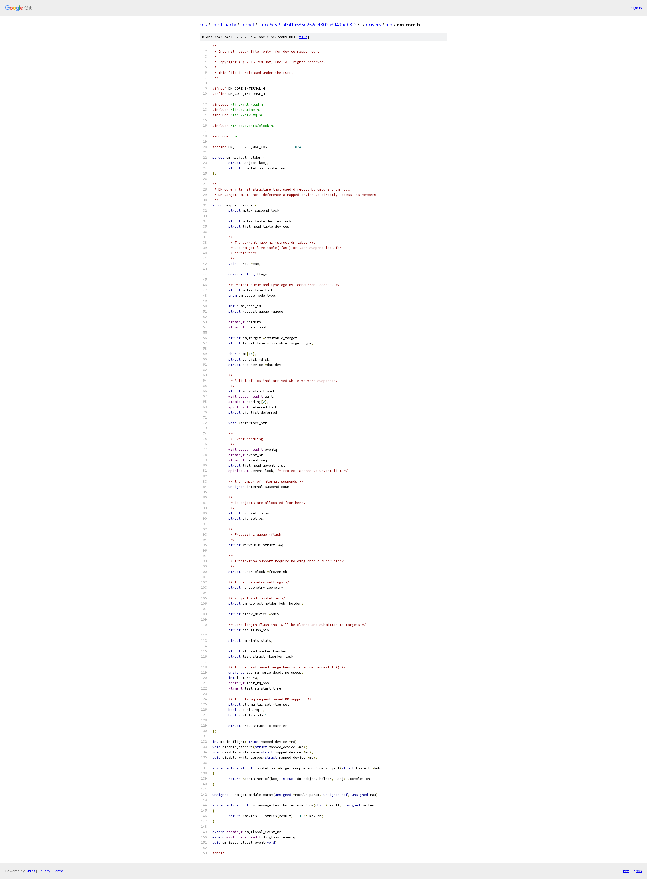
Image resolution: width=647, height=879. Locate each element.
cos (203, 24)
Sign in (636, 8)
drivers (373, 24)
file (303, 37)
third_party (223, 24)
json (638, 871)
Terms (58, 871)
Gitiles (30, 871)
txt (626, 871)
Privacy (44, 871)
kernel (247, 24)
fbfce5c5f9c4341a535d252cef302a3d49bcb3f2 (307, 24)
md (388, 24)
